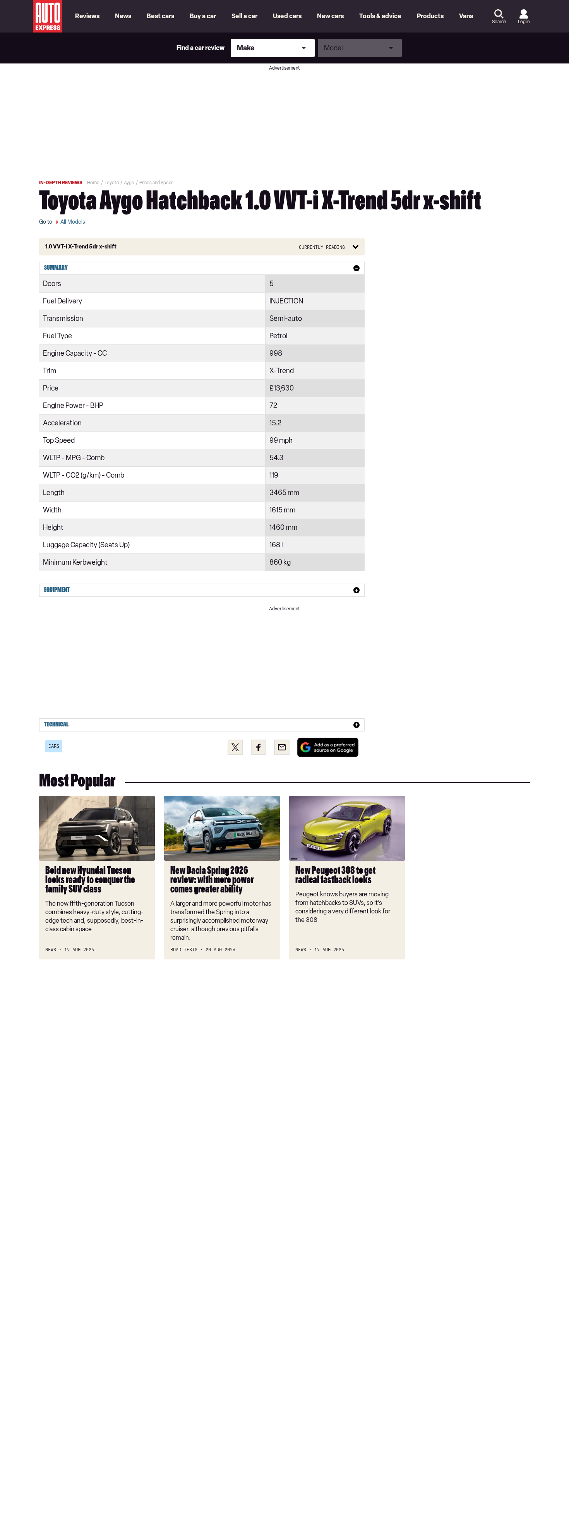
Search (499, 21)
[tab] (202, 268)
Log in (524, 21)
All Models (72, 222)
